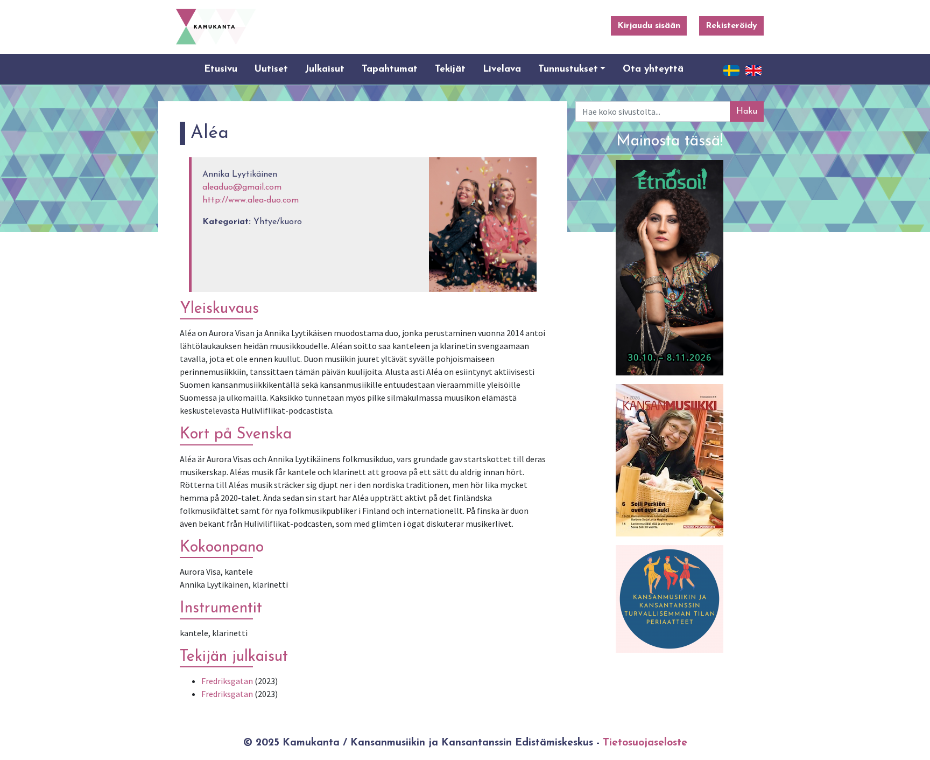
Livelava (502, 69)
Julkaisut (324, 69)
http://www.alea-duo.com (250, 200)
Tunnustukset (568, 69)
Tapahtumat (390, 69)
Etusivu (220, 69)
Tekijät (450, 69)
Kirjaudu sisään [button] (648, 26)
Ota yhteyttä (653, 69)
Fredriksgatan (227, 680)
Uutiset (271, 69)
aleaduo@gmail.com (241, 187)
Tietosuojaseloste (645, 743)
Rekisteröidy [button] (731, 26)
